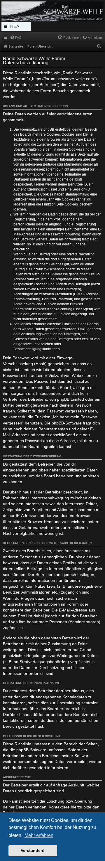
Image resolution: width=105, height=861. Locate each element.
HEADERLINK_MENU (16, 27)
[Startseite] (52, 11)
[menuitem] (16, 37)
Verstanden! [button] (33, 850)
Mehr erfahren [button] (38, 835)
